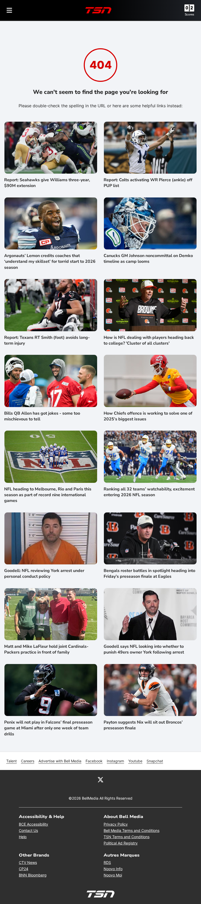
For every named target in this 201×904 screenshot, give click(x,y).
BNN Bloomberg (33, 875)
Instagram (115, 761)
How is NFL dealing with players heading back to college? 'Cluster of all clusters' (149, 340)
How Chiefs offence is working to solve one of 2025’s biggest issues (148, 416)
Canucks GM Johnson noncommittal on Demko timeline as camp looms (148, 258)
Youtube (135, 761)
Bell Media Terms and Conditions (131, 830)
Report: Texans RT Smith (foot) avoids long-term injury (47, 340)
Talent (11, 761)
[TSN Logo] (98, 10)
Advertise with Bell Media (59, 761)
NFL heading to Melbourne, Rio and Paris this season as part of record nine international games (47, 495)
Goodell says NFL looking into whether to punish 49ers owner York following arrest (144, 649)
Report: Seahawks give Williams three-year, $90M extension (47, 183)
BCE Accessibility (33, 824)
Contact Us (28, 830)
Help (23, 837)
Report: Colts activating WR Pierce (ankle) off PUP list (148, 183)
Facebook (94, 761)
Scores (189, 14)
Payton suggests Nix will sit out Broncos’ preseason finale (143, 725)
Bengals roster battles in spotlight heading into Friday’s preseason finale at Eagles (149, 573)
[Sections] (9, 10)
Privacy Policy (116, 824)
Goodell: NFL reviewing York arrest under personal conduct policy (44, 573)
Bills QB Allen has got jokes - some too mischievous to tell (42, 416)
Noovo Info (113, 868)
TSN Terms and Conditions (126, 837)
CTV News (28, 862)
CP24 (23, 868)
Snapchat (155, 761)
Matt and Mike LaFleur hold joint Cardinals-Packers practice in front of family (46, 649)
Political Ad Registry (121, 843)
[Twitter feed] (100, 779)
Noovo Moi (113, 875)
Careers (27, 761)
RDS (107, 862)
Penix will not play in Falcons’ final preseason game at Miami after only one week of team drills (48, 728)
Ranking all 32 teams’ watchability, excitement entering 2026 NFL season (149, 492)
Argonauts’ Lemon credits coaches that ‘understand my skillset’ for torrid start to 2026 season (50, 261)
